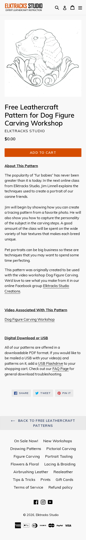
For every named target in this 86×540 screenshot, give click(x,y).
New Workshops (57, 440)
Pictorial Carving (61, 448)
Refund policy (60, 487)
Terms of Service (28, 487)
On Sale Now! (26, 440)
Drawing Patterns (25, 448)
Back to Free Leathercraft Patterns (46, 423)
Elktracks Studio (47, 515)
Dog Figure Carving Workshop (30, 319)
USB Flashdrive (50, 363)
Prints (45, 479)
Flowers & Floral (25, 464)
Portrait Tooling (59, 456)
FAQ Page (60, 368)
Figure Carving (27, 456)
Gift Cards (64, 479)
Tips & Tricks (24, 479)
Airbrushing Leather (30, 471)
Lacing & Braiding (60, 464)
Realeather (63, 471)
